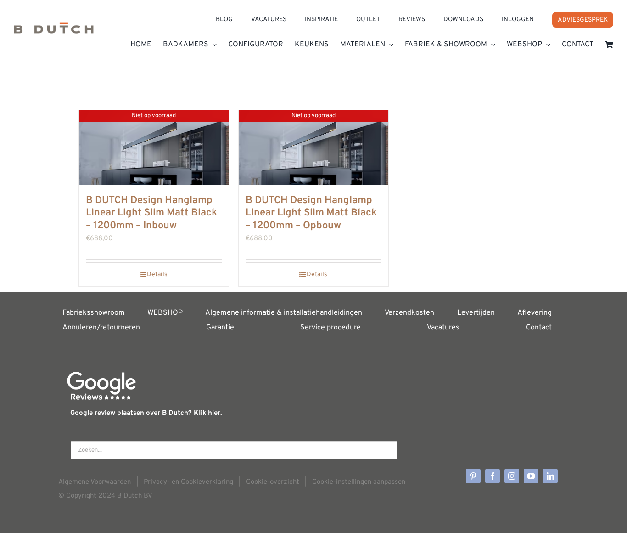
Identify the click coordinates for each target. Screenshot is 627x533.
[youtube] (531, 476)
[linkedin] (550, 476)
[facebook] (492, 476)
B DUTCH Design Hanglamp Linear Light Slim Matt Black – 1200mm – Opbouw (311, 213)
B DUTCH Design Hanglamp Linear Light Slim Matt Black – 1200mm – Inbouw (151, 213)
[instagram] (511, 476)
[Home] (54, 30)
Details (157, 274)
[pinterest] (473, 476)
